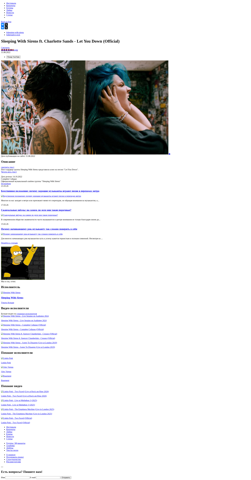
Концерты (10, 429)
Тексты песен (12, 450)
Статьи (9, 439)
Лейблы (9, 448)
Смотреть (5, 47)
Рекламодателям (13, 462)
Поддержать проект (15, 457)
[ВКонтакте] (2, 24)
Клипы (9, 434)
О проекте (10, 455)
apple (15, 50)
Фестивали (11, 427)
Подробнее (6, 184)
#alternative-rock (13, 35)
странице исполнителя (27, 314)
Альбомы (10, 445)
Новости (10, 436)
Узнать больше (7, 303)
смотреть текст (7, 167)
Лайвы (9, 432)
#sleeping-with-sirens (15, 32)
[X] (6, 24)
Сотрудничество (13, 459)
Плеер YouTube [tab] (13, 57)
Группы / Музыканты (15, 443)
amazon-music (7, 50)
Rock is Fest (6, 22)
